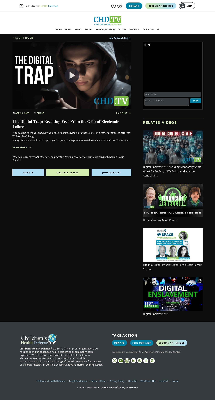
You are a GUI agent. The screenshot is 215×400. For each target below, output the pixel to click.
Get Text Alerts (68, 172)
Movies (88, 29)
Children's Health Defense (51, 381)
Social (175, 381)
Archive (122, 29)
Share (40, 113)
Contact (164, 381)
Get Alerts (134, 29)
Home (59, 29)
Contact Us (148, 29)
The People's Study (105, 29)
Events (78, 29)
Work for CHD (148, 381)
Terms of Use (98, 381)
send (195, 100)
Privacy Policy (116, 381)
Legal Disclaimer (78, 381)
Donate (28, 172)
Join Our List (111, 172)
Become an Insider (172, 342)
